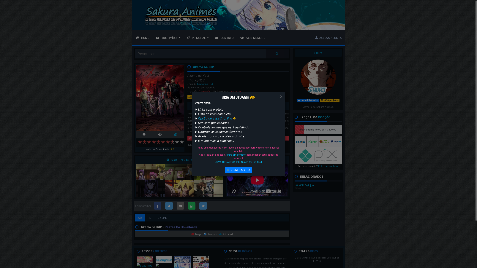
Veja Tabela (240, 170)
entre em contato (236, 154)
